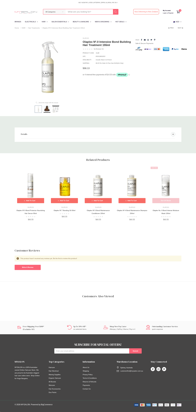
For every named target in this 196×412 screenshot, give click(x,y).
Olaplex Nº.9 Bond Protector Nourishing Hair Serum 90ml (30, 212)
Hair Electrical (54, 371)
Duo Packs (52, 392)
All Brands (52, 382)
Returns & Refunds (89, 382)
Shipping (86, 371)
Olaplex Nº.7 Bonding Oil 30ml (64, 210)
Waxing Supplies (54, 374)
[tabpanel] (31, 194)
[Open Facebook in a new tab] (153, 369)
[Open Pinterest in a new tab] (164, 369)
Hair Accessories (55, 389)
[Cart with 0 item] (178, 11)
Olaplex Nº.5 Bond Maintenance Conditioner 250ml (98, 212)
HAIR (43, 22)
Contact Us (87, 389)
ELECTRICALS (30, 22)
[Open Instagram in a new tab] (158, 369)
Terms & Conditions (90, 378)
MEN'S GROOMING (102, 22)
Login (165, 13)
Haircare (52, 367)
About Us (86, 367)
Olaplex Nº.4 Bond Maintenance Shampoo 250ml (132, 212)
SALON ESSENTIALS (59, 22)
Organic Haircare (55, 378)
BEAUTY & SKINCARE (81, 22)
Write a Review (27, 267)
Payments (86, 385)
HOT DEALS (119, 22)
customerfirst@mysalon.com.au (131, 371)
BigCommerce (47, 405)
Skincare (52, 385)
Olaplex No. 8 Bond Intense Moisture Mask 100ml (166, 212)
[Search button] (115, 11)
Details (24, 134)
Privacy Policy (88, 374)
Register (171, 13)
